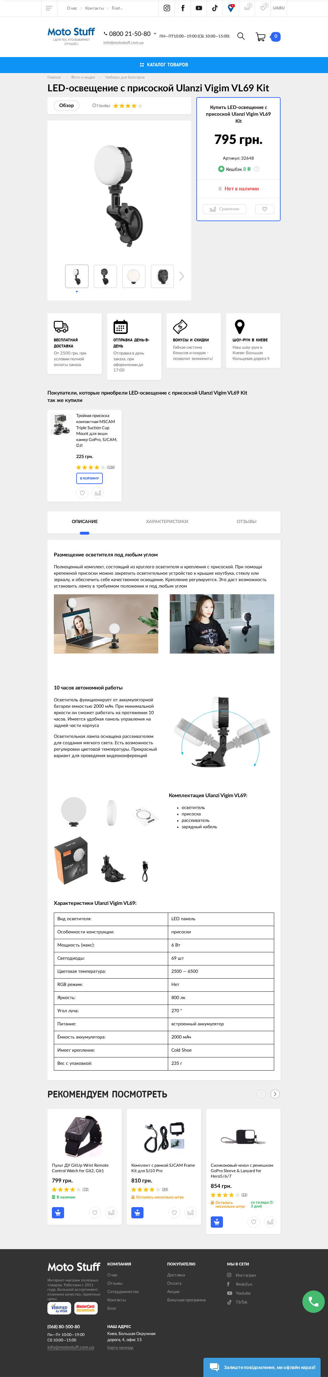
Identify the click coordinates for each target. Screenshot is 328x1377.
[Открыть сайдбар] (49, 8)
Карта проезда (120, 1347)
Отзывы (114, 1283)
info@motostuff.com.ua (123, 43)
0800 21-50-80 (130, 34)
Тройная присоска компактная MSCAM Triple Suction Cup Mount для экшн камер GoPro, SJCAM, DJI (96, 431)
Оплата (174, 1283)
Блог (111, 1308)
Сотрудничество (123, 1292)
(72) (85, 1189)
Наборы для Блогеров (125, 77)
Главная (54, 77)
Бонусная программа (186, 1300)
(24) (165, 1189)
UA (275, 8)
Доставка (176, 1275)
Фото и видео (83, 77)
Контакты (94, 8)
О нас (72, 8)
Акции (173, 1292)
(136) (111, 467)
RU (282, 8)
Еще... (117, 8)
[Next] (275, 1094)
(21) (244, 1195)
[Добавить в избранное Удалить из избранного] (264, 209)
